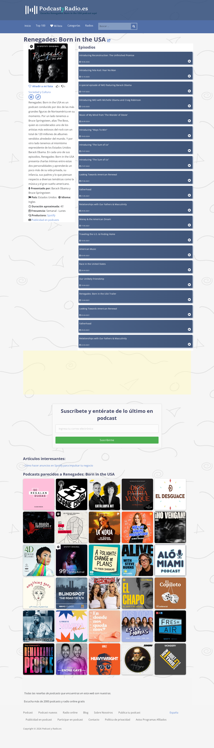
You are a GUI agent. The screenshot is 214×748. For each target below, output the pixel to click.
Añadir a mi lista (42, 86)
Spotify (51, 215)
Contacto (94, 719)
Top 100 (40, 25)
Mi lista (58, 26)
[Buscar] (134, 26)
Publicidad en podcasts (45, 220)
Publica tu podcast (129, 712)
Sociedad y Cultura (40, 92)
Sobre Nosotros (103, 712)
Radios (89, 25)
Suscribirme (107, 440)
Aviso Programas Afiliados (151, 719)
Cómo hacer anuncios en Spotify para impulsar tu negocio (58, 465)
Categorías (74, 25)
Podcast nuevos (47, 712)
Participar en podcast (70, 719)
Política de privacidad (117, 719)
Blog (85, 712)
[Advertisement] (107, 372)
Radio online (70, 712)
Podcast (28, 712)
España (174, 712)
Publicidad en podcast (39, 719)
